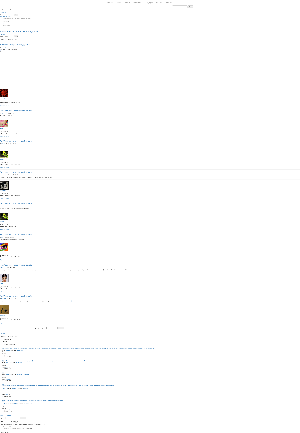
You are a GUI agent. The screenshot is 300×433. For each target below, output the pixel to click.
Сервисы (168, 2)
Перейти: (2, 418)
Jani (2, 237)
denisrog (3, 298)
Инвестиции (20, 350)
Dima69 (15, 403)
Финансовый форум (8, 18)
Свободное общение (20, 18)
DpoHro (7, 367)
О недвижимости (27, 403)
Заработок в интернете (23, 374)
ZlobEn (8, 362)
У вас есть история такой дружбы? (19, 31)
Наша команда (7, 428)
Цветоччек (4, 174)
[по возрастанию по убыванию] (55, 328)
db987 (2, 113)
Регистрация (6, 25)
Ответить (2, 34)
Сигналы (118, 2)
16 (8, 403)
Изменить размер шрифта (10, 19)
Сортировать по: (29, 328)
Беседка (28, 18)
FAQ (4, 27)
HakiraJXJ (7, 410)
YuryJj (2, 267)
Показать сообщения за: (7, 328)
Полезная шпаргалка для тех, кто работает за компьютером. (18, 373)
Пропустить (3, 12)
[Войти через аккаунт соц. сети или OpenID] (7, 23)
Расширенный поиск (5, 16)
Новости (110, 2)
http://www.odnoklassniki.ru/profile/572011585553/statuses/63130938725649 (77, 301)
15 (6, 403)
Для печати (6, 21)
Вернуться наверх (4, 105)
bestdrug (3, 47)
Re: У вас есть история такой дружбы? (17, 110)
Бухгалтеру (19, 362)
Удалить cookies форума (18, 428)
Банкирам (25, 388)
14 (4, 403)
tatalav (3, 143)
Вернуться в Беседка (5, 415)
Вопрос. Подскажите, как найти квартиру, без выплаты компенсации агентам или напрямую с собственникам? (32, 400)
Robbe (7, 394)
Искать (190, 7)
